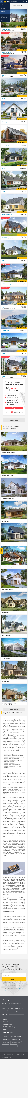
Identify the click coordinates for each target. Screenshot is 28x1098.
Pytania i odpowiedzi (7, 1018)
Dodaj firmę (5, 1021)
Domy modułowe (4, 16)
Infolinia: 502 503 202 (6, 1057)
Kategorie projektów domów (9, 1027)
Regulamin (5, 1023)
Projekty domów (12, 2)
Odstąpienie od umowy (8, 1026)
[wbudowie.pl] (5, 2)
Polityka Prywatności (7, 1024)
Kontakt (5, 1019)
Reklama (5, 1029)
